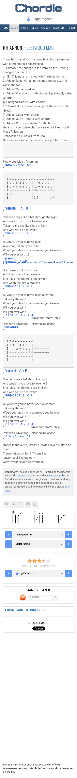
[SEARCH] (34, 504)
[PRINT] (27, 504)
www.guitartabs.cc (58, 475)
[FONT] (13, 504)
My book (45, 28)
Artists (24, 28)
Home (5, 28)
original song (25, 475)
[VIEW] (6, 504)
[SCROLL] (20, 504)
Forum (71, 28)
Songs (14, 28)
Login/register (43, 19)
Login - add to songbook (25, 610)
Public (34, 28)
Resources (58, 28)
